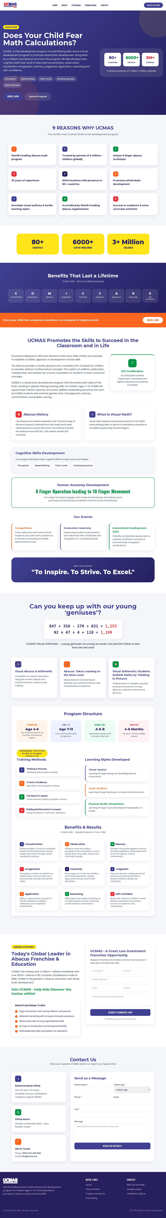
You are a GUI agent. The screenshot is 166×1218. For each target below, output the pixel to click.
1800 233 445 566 (31, 1153)
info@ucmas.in (29, 1156)
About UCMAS (93, 1189)
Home (55, 5)
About (65, 5)
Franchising (90, 5)
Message (78, 1121)
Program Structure (95, 1193)
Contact (105, 5)
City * (76, 1109)
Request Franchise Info (120, 1012)
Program (76, 5)
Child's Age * (120, 1084)
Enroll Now (13, 96)
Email (116, 1097)
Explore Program (38, 96)
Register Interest (112, 1146)
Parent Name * (81, 1084)
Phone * (78, 1097)
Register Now (153, 5)
